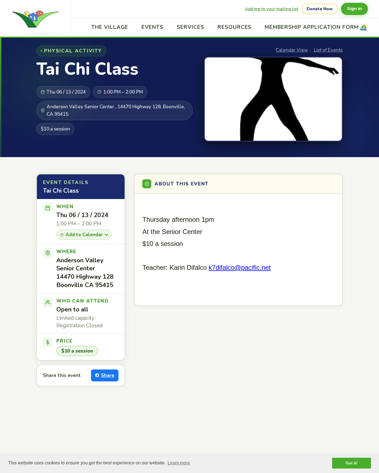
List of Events (328, 50)
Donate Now (320, 9)
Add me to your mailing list (271, 9)
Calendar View (292, 50)
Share (107, 375)
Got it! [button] (352, 463)
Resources (235, 27)
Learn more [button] (179, 463)
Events (153, 27)
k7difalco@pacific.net (240, 267)
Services (190, 27)
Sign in (354, 9)
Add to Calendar (84, 235)
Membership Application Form (312, 27)
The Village (109, 27)
